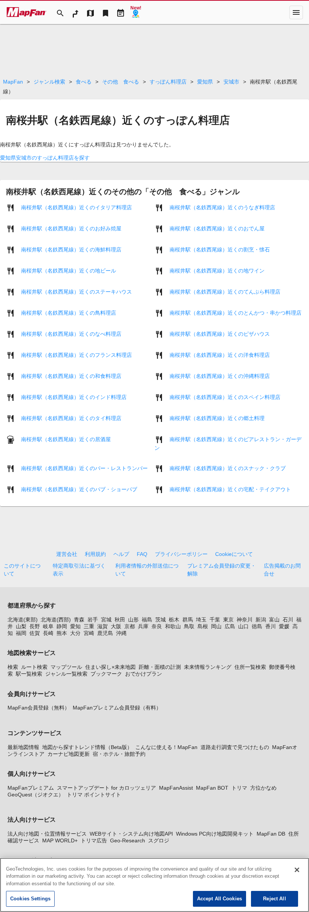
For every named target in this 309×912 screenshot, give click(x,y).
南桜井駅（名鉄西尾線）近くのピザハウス (220, 333)
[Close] (297, 870)
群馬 (187, 620)
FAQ (142, 554)
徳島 (257, 626)
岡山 (216, 626)
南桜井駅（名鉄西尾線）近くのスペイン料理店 (225, 397)
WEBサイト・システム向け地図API (131, 834)
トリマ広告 (94, 840)
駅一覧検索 (29, 674)
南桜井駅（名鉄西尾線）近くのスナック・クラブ (228, 468)
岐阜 (48, 626)
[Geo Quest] (135, 12)
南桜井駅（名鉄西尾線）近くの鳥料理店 (68, 312)
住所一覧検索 (250, 667)
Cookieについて (234, 554)
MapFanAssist (176, 788)
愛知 (75, 626)
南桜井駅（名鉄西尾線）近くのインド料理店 (74, 397)
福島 (147, 620)
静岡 (62, 626)
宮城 (106, 620)
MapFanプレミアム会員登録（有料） (117, 708)
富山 (274, 620)
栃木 (174, 620)
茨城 (160, 620)
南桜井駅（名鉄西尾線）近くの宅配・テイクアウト (230, 489)
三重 (89, 626)
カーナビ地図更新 (68, 754)
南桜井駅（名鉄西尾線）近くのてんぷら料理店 (225, 291)
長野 (34, 626)
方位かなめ (263, 788)
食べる (84, 82)
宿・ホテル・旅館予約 (119, 754)
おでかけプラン (143, 674)
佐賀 (34, 633)
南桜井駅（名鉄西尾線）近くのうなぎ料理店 (222, 207)
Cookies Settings (30, 898)
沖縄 (121, 633)
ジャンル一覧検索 (66, 674)
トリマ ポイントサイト (94, 795)
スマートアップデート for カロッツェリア (106, 788)
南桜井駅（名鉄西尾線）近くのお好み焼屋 (71, 228)
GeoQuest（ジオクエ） (36, 795)
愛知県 (205, 82)
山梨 (21, 626)
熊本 (62, 633)
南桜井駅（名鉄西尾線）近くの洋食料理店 (220, 355)
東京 (228, 620)
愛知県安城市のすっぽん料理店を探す (45, 158)
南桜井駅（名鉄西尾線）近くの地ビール (68, 270)
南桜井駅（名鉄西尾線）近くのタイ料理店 (71, 418)
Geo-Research (127, 840)
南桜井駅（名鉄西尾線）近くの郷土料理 (217, 418)
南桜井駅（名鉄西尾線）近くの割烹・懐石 (220, 249)
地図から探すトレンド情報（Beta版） (87, 747)
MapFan (13, 82)
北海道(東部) (23, 620)
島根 (202, 626)
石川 (288, 620)
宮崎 (89, 633)
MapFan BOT (212, 788)
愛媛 (284, 626)
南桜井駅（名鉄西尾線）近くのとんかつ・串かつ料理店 (235, 312)
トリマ (239, 788)
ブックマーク (106, 674)
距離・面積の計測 (160, 667)
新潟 (260, 620)
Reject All (274, 898)
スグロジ (158, 840)
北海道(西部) (56, 620)
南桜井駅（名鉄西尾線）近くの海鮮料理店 (71, 249)
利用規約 (95, 554)
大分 (75, 633)
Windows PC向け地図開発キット (215, 834)
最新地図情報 (23, 747)
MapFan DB (271, 834)
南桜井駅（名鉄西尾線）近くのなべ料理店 (71, 333)
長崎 (48, 633)
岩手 (92, 620)
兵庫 (143, 626)
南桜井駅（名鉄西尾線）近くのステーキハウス (76, 291)
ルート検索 (34, 667)
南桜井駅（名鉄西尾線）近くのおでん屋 (217, 228)
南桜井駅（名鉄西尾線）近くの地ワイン (217, 270)
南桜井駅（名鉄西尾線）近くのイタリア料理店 (76, 207)
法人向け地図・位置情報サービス (47, 834)
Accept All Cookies (219, 898)
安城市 (231, 82)
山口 (243, 626)
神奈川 (244, 620)
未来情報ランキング (207, 667)
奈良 (156, 626)
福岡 (21, 633)
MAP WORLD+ (60, 840)
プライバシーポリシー (181, 554)
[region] (154, 885)
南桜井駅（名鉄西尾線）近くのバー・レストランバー (84, 468)
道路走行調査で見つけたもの (234, 747)
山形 (133, 620)
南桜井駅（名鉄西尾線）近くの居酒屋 (66, 439)
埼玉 (201, 620)
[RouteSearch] (75, 12)
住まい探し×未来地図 (110, 667)
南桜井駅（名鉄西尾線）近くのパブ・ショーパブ (79, 489)
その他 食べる (120, 82)
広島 (230, 626)
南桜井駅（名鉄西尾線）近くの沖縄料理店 (220, 376)
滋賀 (102, 626)
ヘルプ (121, 554)
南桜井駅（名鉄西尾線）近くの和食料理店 (71, 376)
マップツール (66, 667)
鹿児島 (105, 633)
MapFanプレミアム (31, 788)
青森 (79, 620)
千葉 (215, 620)
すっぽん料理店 (168, 82)
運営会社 (66, 554)
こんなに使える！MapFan (166, 747)
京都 (129, 626)
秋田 (120, 620)
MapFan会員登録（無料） (39, 708)
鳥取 (189, 626)
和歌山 (173, 626)
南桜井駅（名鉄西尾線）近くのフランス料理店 (76, 355)
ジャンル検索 (49, 82)
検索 (13, 667)
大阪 (116, 626)
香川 (270, 626)
